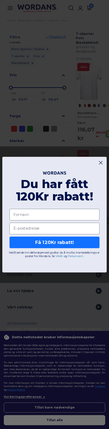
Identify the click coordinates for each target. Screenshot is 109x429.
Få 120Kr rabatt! (54, 242)
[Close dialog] (101, 163)
